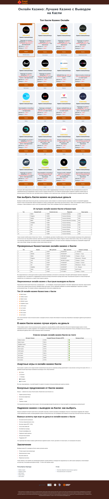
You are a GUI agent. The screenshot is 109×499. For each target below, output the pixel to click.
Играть (26, 51)
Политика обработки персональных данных (67, 469)
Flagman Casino (22, 471)
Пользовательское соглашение (64, 471)
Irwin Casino (21, 473)
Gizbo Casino (21, 474)
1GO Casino (21, 476)
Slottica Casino (21, 469)
